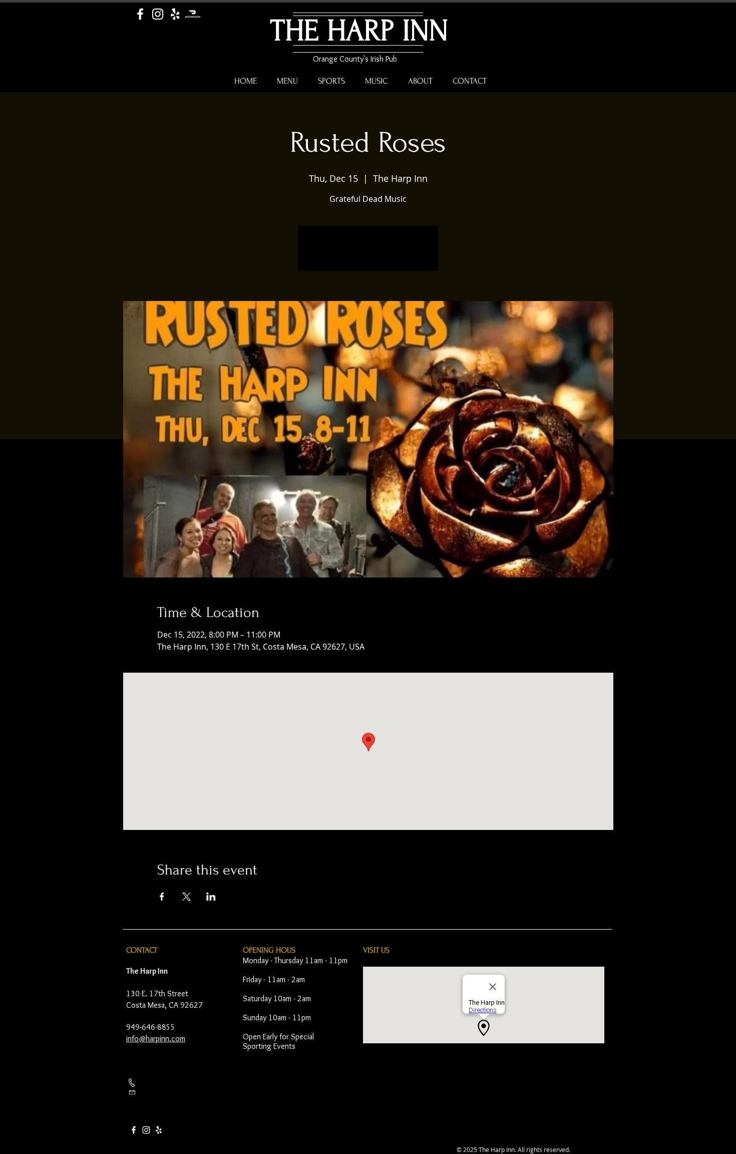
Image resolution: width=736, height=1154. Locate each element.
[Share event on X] (186, 897)
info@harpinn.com (155, 1038)
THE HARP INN (359, 31)
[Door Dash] (192, 14)
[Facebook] (140, 14)
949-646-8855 (150, 1027)
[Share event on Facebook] (162, 897)
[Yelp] (175, 14)
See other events (368, 254)
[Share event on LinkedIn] (211, 897)
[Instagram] (157, 14)
